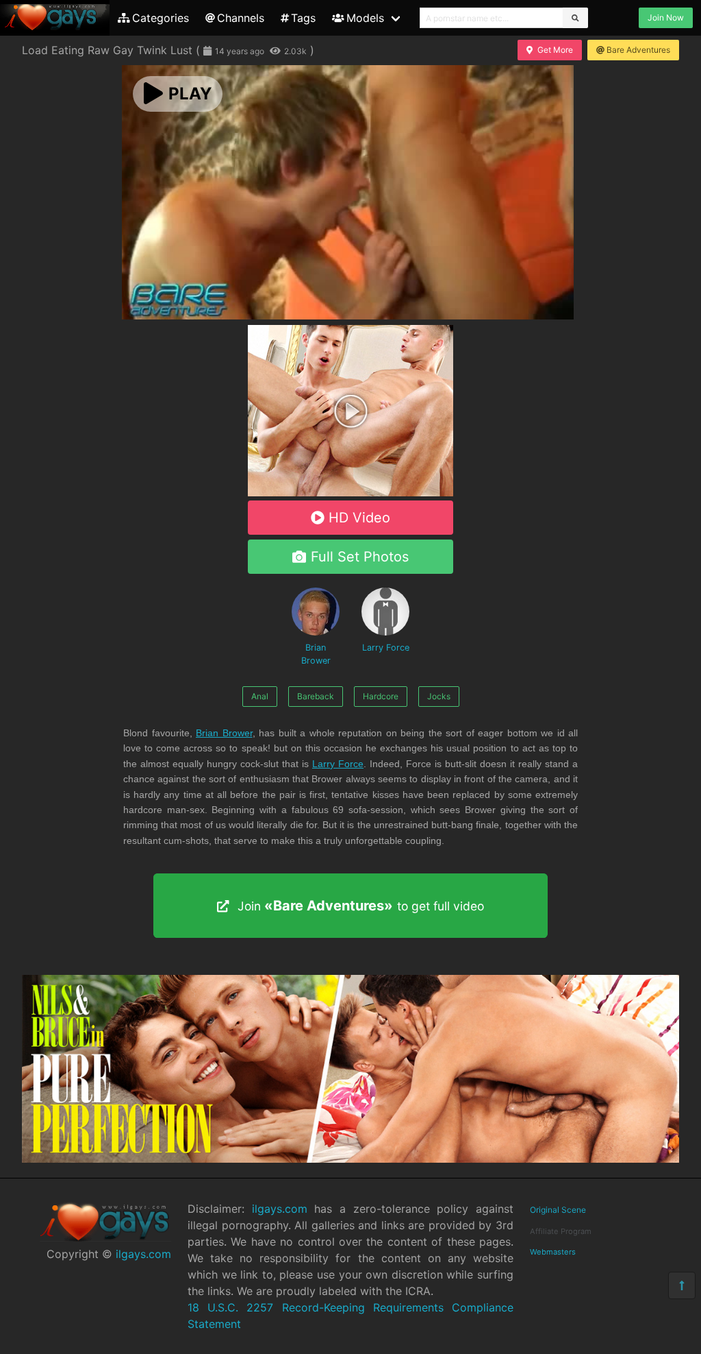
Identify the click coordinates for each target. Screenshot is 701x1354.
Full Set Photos (360, 556)
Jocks (438, 696)
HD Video (359, 517)
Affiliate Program (560, 1231)
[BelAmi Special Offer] (350, 492)
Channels (240, 18)
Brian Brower (316, 654)
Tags (303, 18)
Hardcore (380, 696)
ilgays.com (143, 1254)
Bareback (315, 696)
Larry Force (385, 647)
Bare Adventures (638, 50)
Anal (259, 696)
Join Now (666, 17)
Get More (555, 50)
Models (365, 18)
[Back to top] (682, 1285)
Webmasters (553, 1252)
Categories (160, 18)
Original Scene (558, 1210)
